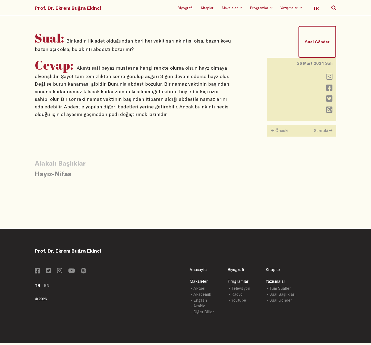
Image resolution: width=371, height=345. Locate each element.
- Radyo (236, 294)
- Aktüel (198, 288)
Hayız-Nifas (53, 174)
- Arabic (198, 306)
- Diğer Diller (202, 311)
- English (199, 300)
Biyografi (185, 7)
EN (46, 285)
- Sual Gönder (279, 300)
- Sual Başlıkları (281, 294)
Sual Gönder (317, 42)
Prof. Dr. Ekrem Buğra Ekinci (68, 8)
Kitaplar (207, 7)
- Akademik (201, 294)
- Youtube (237, 300)
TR (37, 285)
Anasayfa (198, 269)
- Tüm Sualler (279, 288)
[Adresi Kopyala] (329, 78)
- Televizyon (239, 288)
